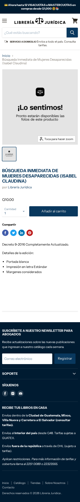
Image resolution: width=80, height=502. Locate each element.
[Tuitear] (13, 233)
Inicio (6, 55)
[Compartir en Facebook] (5, 233)
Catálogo (20, 483)
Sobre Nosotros (55, 483)
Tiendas (35, 483)
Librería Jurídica (20, 187)
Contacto (8, 487)
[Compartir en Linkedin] (21, 233)
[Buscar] (72, 32)
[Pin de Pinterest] (29, 233)
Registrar (65, 358)
